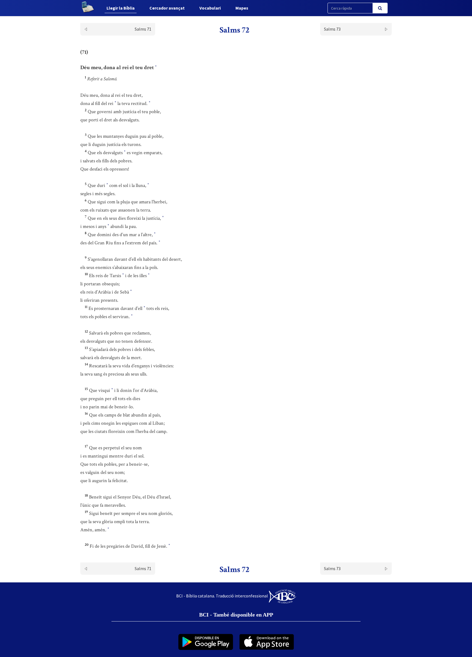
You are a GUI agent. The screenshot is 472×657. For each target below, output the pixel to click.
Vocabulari (210, 8)
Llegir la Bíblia (121, 8)
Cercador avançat (167, 8)
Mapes (241, 8)
